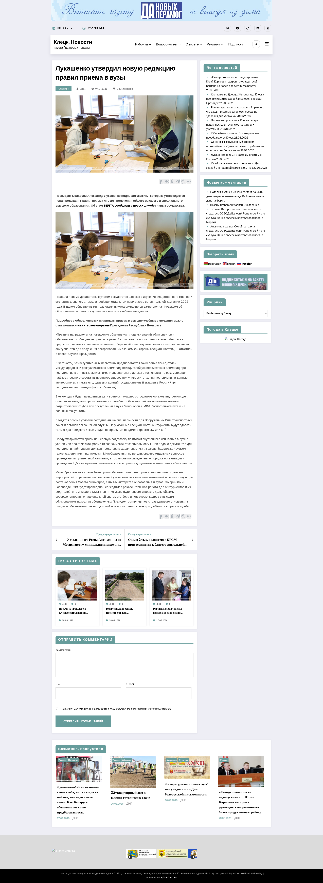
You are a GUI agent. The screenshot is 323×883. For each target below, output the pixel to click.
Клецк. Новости (73, 42)
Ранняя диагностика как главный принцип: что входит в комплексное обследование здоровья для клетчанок (235, 112)
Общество (64, 88)
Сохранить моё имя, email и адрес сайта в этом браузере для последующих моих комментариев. (116, 709)
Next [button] (192, 857)
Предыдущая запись (108, 534)
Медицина (180, 760)
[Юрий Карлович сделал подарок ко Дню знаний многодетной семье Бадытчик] (171, 585)
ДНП (82, 88)
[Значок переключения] (266, 44)
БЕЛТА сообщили (117, 205)
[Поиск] (256, 44)
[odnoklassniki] (267, 28)
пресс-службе (144, 205)
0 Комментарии (125, 88)
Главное (115, 760)
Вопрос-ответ (166, 44)
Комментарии (63, 650)
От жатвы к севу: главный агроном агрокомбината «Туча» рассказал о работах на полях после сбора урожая (235, 146)
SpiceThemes (169, 877)
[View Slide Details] (153, 853)
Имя (58, 684)
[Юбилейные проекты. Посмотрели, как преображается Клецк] (124, 585)
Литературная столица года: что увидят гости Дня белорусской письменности (78, 789)
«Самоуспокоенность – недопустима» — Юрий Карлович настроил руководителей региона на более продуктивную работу (233, 81)
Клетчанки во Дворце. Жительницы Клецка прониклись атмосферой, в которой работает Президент (235, 99)
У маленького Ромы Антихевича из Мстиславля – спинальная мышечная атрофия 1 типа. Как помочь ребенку (92, 542)
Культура (74, 760)
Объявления (251, 205)
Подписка (235, 44)
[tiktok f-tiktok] (247, 28)
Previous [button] (130, 857)
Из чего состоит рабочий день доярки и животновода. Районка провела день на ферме (235, 196)
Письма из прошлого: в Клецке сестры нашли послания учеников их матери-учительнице (72, 611)
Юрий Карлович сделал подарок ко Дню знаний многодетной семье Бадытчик (167, 611)
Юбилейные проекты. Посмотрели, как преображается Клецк (119, 611)
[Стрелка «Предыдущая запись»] (57, 539)
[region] (161, 853)
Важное (169, 760)
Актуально (63, 760)
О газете (192, 44)
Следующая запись (139, 534)
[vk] (257, 28)
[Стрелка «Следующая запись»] (192, 539)
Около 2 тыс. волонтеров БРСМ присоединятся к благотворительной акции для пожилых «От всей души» (156, 542)
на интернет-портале (93, 325)
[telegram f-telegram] (237, 28)
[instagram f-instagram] (227, 28)
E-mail (130, 684)
